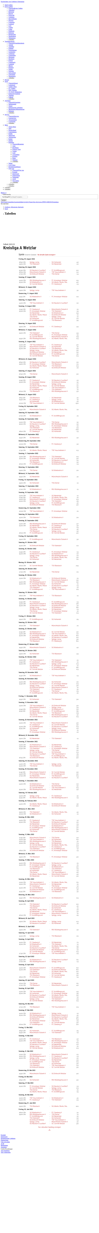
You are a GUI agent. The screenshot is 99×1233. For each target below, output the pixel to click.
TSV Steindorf (34, 264)
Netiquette (15, 177)
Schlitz (11, 69)
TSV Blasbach (57, 320)
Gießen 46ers (13, 87)
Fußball (11, 97)
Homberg (11, 59)
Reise (14, 158)
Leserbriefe (12, 121)
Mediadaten (4, 1145)
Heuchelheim (13, 19)
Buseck (11, 13)
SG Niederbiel (56, 264)
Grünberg (11, 17)
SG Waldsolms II (35, 282)
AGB (14, 179)
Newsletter (15, 181)
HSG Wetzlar (13, 90)
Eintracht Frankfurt (14, 94)
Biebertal (11, 12)
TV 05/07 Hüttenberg (15, 92)
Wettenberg (12, 38)
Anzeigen (4, 1147)
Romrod (11, 67)
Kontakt (14, 172)
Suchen (4, 200)
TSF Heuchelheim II (58, 272)
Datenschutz (16, 175)
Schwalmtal (12, 73)
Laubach (11, 24)
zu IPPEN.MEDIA (46, 202)
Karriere (14, 156)
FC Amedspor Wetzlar (59, 280)
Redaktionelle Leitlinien (8, 1138)
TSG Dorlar (55, 274)
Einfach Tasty (16, 149)
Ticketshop (55, 202)
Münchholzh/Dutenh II (38, 272)
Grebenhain (12, 55)
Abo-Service (36, 202)
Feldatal (11, 48)
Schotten (11, 71)
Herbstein (11, 57)
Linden (11, 27)
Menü (2, 193)
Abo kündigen (5, 1150)
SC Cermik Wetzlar (36, 284)
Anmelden (10, 202)
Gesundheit (15, 154)
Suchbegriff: (6, 197)
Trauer (10, 106)
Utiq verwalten (5, 1142)
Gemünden (12, 52)
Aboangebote (13, 120)
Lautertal (11, 64)
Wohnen (14, 160)
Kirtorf (11, 60)
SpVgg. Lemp (34, 262)
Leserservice (12, 118)
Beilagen (11, 111)
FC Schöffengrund (58, 270)
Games (14, 151)
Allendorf (11, 10)
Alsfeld (11, 45)
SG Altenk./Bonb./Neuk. (60, 282)
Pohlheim (11, 31)
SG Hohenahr (56, 262)
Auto (13, 146)
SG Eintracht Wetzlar (37, 274)
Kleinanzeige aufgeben (16, 107)
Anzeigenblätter (18, 202)
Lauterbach (12, 62)
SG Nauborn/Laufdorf (38, 270)
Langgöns (12, 22)
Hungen (11, 20)
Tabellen (11, 95)
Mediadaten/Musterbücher (16, 109)
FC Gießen (12, 88)
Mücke (11, 66)
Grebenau (12, 53)
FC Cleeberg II (57, 284)
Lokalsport (12, 85)
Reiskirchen (12, 34)
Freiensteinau (13, 50)
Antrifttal (11, 46)
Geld (13, 153)
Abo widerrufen (6, 1152)
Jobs (2, 202)
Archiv (25, 202)
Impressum (15, 174)
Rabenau (11, 33)
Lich (10, 26)
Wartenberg (12, 76)
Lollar (10, 29)
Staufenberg (12, 36)
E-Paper (30, 202)
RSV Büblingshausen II (38, 280)
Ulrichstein (12, 74)
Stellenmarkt (12, 104)
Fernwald (11, 15)
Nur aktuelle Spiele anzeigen (46, 255)
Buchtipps (15, 147)
